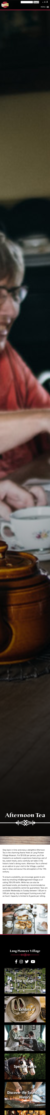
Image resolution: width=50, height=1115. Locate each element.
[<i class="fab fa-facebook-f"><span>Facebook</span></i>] (16, 961)
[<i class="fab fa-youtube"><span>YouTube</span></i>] (33, 961)
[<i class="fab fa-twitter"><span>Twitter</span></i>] (27, 961)
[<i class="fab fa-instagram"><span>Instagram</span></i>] (21, 961)
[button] (43, 7)
